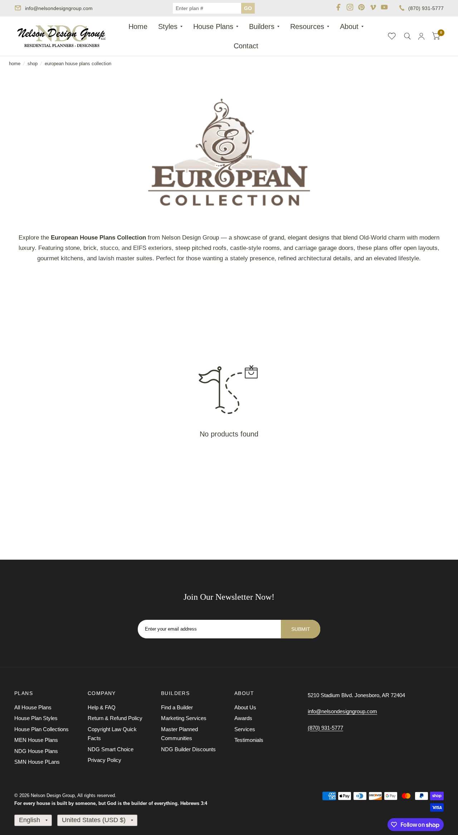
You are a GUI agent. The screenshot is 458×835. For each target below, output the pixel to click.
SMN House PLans (37, 762)
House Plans (213, 26)
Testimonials (248, 740)
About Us (245, 707)
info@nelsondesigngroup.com (59, 8)
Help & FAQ (102, 707)
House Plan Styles (36, 718)
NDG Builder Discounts (188, 749)
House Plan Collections (41, 729)
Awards (243, 718)
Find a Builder (177, 707)
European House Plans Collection (78, 63)
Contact (246, 46)
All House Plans (33, 707)
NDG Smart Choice (110, 749)
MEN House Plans (36, 740)
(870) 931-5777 (426, 8)
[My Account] (421, 36)
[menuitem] (138, 26)
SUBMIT (300, 629)
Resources (307, 26)
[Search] (407, 36)
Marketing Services (183, 718)
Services (244, 729)
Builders (261, 26)
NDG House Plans (36, 751)
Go (248, 8)
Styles (167, 26)
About (349, 26)
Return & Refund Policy (115, 718)
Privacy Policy (104, 760)
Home (137, 26)
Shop (33, 63)
